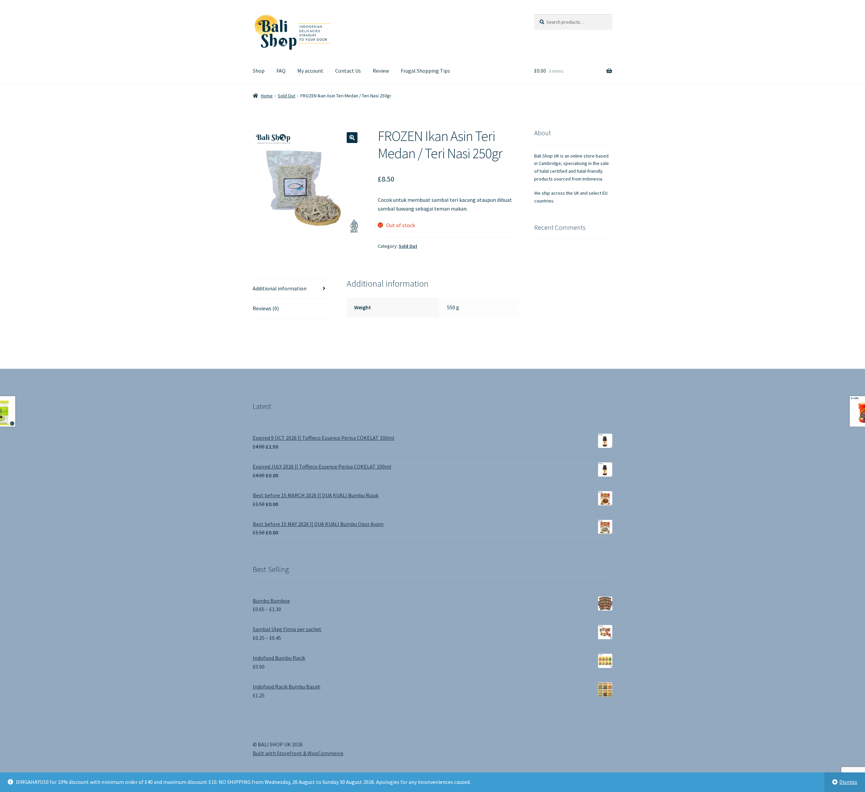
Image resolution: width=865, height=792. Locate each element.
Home (267, 96)
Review (381, 70)
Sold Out (286, 96)
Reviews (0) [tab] (266, 308)
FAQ (281, 70)
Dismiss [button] (848, 781)
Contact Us (348, 70)
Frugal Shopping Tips (425, 70)
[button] (352, 137)
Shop (259, 70)
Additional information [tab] (279, 288)
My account (310, 70)
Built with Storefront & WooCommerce (298, 753)
